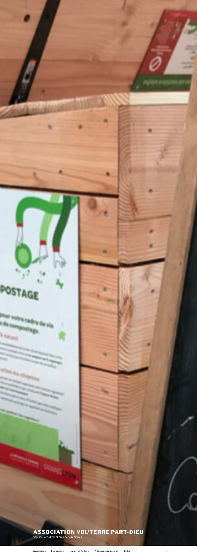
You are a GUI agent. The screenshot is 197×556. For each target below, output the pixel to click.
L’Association (39, 551)
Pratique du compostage (106, 551)
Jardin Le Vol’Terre (80, 551)
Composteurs (57, 551)
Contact (127, 551)
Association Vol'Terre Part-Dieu (88, 532)
